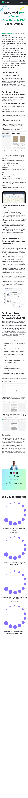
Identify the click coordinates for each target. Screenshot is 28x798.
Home (3, 33)
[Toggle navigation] (25, 2)
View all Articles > (14, 485)
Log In (21, 2)
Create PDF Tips (10, 33)
